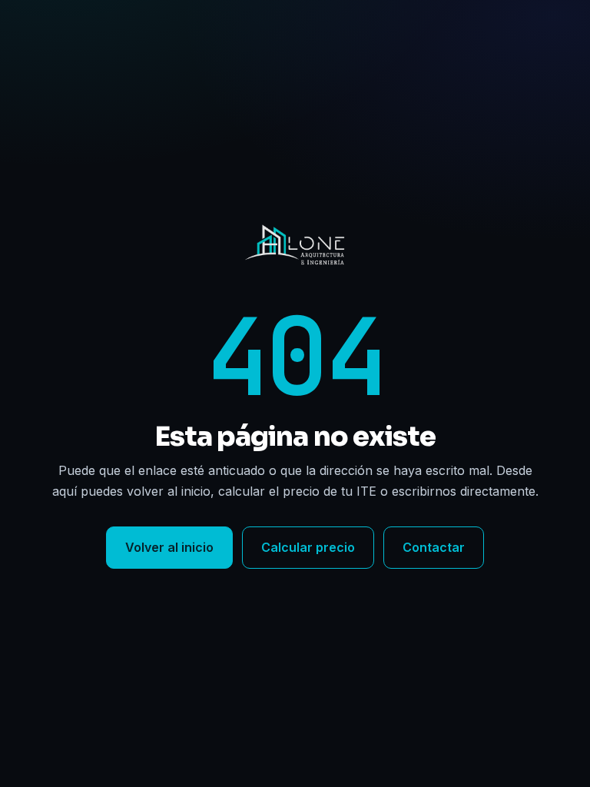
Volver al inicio (169, 547)
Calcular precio (308, 547)
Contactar (434, 547)
